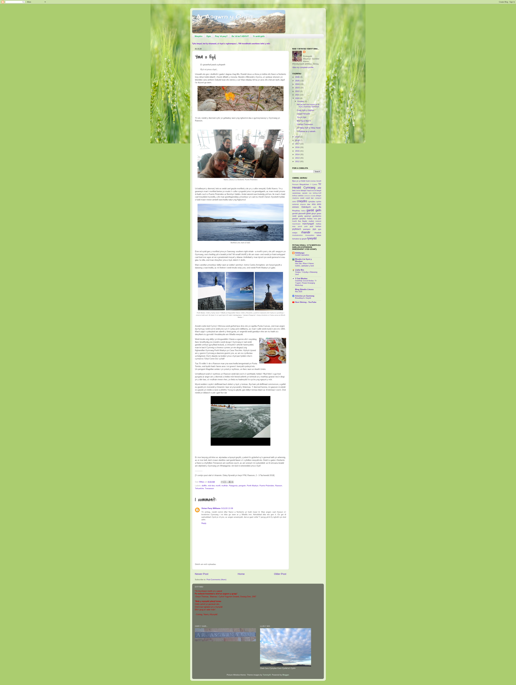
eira (314, 204)
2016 (297, 147)
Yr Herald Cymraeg (306, 185)
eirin (319, 204)
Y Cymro (313, 184)
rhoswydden (309, 235)
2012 (297, 161)
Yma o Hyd (301, 117)
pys (314, 229)
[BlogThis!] (224, 482)
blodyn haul (306, 190)
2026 (297, 77)
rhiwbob (317, 233)
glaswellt (302, 213)
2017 (297, 144)
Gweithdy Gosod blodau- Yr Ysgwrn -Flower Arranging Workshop (305, 283)
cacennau (296, 193)
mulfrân (224, 486)
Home (241, 574)
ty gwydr (303, 239)
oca (293, 226)
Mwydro (198, 36)
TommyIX (267, 675)
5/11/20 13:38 (227, 508)
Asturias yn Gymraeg (304, 296)
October (301, 101)
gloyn (313, 213)
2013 (297, 158)
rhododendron (297, 235)
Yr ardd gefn (259, 36)
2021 (297, 95)
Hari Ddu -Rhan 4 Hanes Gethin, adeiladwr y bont (304, 264)
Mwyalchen (304, 184)
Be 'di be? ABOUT (240, 36)
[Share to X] (227, 482)
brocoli (313, 191)
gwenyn (307, 216)
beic (294, 190)
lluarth (294, 221)
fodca (303, 211)
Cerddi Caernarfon (302, 255)
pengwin (242, 486)
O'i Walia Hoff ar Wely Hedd (308, 128)
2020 (297, 98)
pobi (306, 226)
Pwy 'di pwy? (221, 36)
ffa (320, 207)
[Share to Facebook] (229, 482)
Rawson (278, 486)
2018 (297, 140)
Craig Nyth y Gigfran (305, 110)
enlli (314, 207)
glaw (308, 213)
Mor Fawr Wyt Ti (304, 121)
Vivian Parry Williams (211, 508)
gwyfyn (295, 219)
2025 (297, 81)
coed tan (310, 198)
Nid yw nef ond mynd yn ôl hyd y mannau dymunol (308, 105)
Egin (209, 36)
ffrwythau (296, 211)
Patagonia (233, 486)
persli (300, 226)
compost (318, 198)
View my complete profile (302, 67)
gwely (300, 216)
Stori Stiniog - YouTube (305, 302)
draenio (303, 204)
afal (319, 188)
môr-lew (211, 486)
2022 (297, 91)
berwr (298, 191)
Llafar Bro (299, 270)
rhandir (305, 232)
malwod (318, 221)
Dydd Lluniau (311, 181)
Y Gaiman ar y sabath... (307, 131)
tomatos (295, 239)
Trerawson (209, 488)
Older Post (280, 574)
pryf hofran (315, 226)
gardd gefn (314, 210)
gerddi (295, 213)
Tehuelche (199, 488)
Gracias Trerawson (305, 124)
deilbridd (295, 204)
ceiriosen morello (309, 195)
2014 (297, 154)
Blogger (285, 675)
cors (294, 202)
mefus (318, 224)
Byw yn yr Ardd (298, 181)
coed (302, 198)
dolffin (204, 486)
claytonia (295, 198)
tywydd (311, 238)
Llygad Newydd (303, 114)
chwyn (318, 196)
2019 (297, 137)
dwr (308, 204)
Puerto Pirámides (266, 486)
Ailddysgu (299, 253)
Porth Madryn (252, 486)
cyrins (318, 202)
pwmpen (306, 229)
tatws (319, 235)
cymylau (311, 202)
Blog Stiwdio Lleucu (304, 289)
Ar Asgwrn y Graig (224, 16)
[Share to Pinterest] (232, 482)
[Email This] (222, 482)
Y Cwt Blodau (301, 279)
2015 (297, 151)
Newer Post (201, 574)
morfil (218, 486)
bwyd (319, 190)
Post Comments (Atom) (216, 580)
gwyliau (303, 219)
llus (299, 221)
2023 (297, 88)
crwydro (302, 201)
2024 (297, 84)
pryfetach (296, 229)
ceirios (300, 196)
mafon (311, 221)
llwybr (304, 221)
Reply (203, 523)
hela (315, 219)
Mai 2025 (298, 292)
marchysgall (308, 223)
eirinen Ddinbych (301, 207)
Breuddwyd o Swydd (303, 298)
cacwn (304, 193)
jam (319, 219)
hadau (309, 219)
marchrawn (296, 224)
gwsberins (317, 216)
